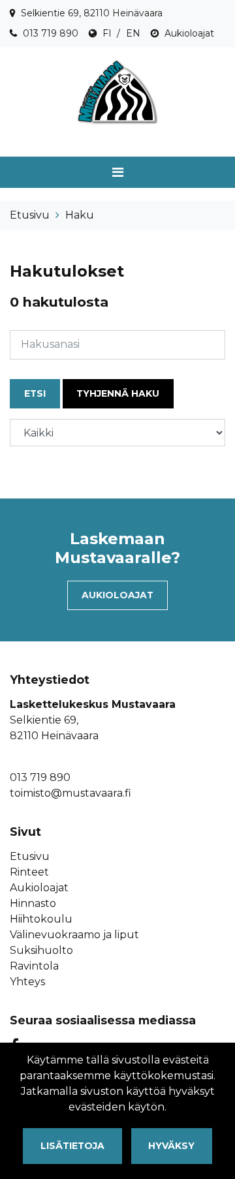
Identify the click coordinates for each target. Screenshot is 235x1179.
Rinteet (29, 872)
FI (107, 33)
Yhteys (27, 981)
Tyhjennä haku (117, 393)
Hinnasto (33, 903)
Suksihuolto (41, 950)
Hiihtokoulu (41, 919)
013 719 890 (50, 33)
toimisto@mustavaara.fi (70, 793)
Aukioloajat (189, 33)
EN (133, 33)
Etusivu (30, 215)
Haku (79, 215)
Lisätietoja (72, 1146)
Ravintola (34, 966)
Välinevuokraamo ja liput (74, 934)
